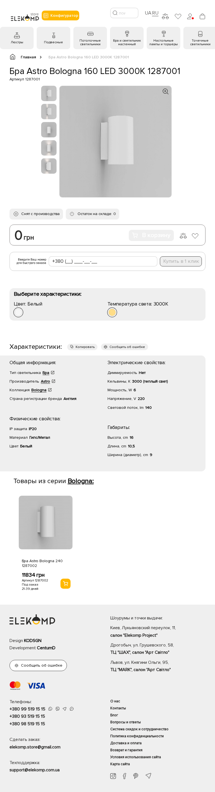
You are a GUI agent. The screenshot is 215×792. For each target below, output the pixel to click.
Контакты (118, 708)
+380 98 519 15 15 (27, 724)
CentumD (46, 648)
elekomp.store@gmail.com (35, 747)
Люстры (17, 42)
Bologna (38, 390)
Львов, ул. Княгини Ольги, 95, (140, 666)
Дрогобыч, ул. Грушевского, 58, (142, 648)
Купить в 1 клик (181, 261)
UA (148, 13)
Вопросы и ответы (125, 722)
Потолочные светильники (90, 42)
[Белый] (18, 312)
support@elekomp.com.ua (35, 770)
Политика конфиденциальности (137, 736)
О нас (115, 701)
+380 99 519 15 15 (27, 709)
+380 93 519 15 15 (27, 716)
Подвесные (53, 42)
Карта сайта (120, 764)
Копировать (85, 347)
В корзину (156, 235)
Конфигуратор (64, 15)
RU (155, 13)
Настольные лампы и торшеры (163, 42)
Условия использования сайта (135, 757)
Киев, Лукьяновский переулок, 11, (143, 631)
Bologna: (81, 481)
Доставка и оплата (126, 743)
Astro (45, 381)
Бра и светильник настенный (127, 42)
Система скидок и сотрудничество (139, 729)
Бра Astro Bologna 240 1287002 (42, 563)
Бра (46, 372)
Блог (114, 715)
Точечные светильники (200, 42)
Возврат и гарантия (126, 750)
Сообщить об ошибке (127, 347)
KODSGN (32, 640)
